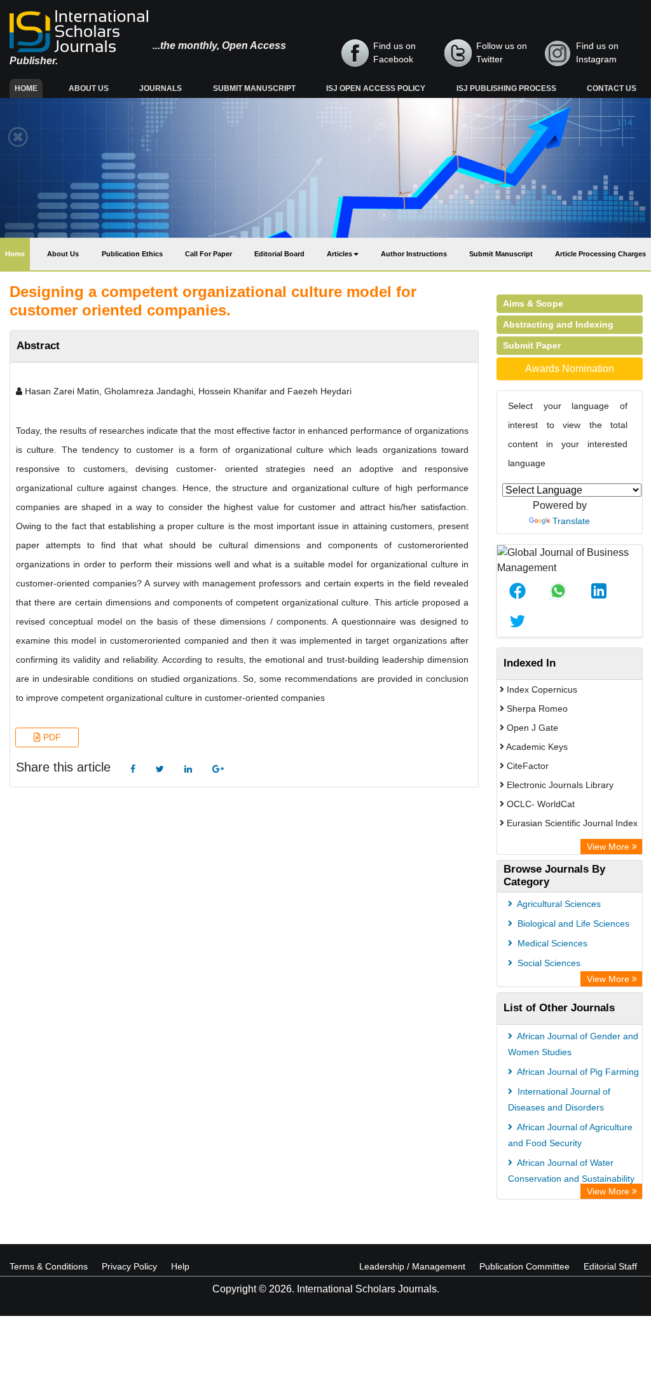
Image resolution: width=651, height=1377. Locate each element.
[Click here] (133, 769)
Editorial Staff (610, 1266)
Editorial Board (279, 254)
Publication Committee (524, 1266)
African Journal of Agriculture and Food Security (570, 1135)
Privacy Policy (129, 1266)
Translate (571, 521)
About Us (89, 88)
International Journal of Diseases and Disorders (559, 1099)
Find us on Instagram (597, 52)
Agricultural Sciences (558, 904)
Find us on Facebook (394, 52)
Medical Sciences (551, 943)
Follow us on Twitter (501, 52)
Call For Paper (208, 254)
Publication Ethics (132, 254)
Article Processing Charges (600, 254)
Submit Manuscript (254, 88)
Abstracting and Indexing (558, 324)
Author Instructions (414, 254)
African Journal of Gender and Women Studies (573, 1044)
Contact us (611, 88)
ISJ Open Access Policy (375, 88)
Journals (160, 88)
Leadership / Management (412, 1266)
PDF (51, 737)
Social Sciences (547, 963)
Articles (340, 254)
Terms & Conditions (49, 1266)
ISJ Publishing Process (506, 88)
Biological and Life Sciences (572, 923)
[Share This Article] (517, 591)
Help (180, 1266)
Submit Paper (532, 345)
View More (609, 846)
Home (29, 88)
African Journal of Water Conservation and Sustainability (571, 1171)
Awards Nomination (569, 368)
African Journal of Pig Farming (577, 1072)
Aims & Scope (533, 303)
